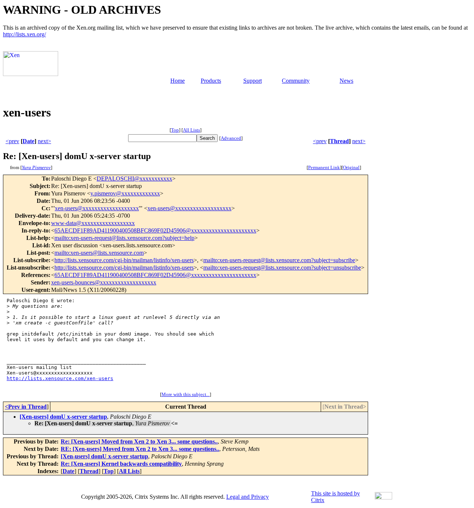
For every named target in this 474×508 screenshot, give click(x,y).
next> (44, 141)
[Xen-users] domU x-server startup (63, 416)
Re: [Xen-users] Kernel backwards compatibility (121, 464)
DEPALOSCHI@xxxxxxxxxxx (134, 178)
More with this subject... (185, 394)
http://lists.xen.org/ (24, 34)
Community (296, 80)
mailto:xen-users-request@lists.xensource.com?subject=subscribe (279, 260)
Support (252, 80)
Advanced (231, 138)
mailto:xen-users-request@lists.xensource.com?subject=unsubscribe (282, 267)
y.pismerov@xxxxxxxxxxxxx (125, 193)
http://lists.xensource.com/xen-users (60, 378)
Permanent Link (324, 167)
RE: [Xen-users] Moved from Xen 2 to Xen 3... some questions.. (140, 449)
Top (175, 130)
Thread (339, 141)
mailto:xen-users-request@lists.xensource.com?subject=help (124, 238)
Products (211, 80)
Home (177, 80)
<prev (12, 141)
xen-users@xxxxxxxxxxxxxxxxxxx (97, 208)
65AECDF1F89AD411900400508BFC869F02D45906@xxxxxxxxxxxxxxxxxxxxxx (155, 230)
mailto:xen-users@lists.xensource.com (99, 253)
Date (28, 141)
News (346, 80)
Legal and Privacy (247, 497)
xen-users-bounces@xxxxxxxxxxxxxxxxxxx (103, 282)
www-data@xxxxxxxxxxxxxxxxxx (93, 223)
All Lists (191, 130)
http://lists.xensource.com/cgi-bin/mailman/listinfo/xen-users (124, 260)
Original (351, 167)
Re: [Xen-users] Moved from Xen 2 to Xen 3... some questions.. (139, 441)
